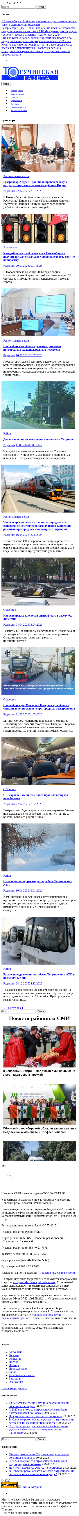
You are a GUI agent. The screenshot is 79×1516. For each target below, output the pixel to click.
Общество (14, 97)
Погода (13, 1361)
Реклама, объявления (19, 111)
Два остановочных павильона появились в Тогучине (38, 439)
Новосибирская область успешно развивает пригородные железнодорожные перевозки (32, 348)
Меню (6, 83)
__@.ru (57, 1272)
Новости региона (17, 94)
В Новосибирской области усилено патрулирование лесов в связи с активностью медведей (39, 23)
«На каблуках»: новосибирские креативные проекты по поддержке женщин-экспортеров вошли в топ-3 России (36, 39)
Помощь (14, 1365)
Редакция (9, 191)
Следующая (15, 1007)
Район (7, 433)
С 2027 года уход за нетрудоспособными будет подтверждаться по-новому (38, 1411)
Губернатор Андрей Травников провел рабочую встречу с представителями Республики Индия (35, 183)
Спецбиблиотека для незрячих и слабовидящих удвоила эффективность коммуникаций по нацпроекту (38, 1429)
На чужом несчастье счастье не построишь (35, 1416)
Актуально (15, 104)
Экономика (16, 1381)
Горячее (14, 1355)
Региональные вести (16, 176)
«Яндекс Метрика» (25, 1282)
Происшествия (16, 101)
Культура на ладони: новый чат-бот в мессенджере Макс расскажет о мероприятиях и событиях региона (36, 46)
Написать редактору (18, 107)
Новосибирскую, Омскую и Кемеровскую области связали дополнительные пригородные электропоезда (39, 707)
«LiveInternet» (46, 1282)
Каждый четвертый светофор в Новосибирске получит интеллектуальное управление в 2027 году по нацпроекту (39, 257)
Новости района (17, 91)
